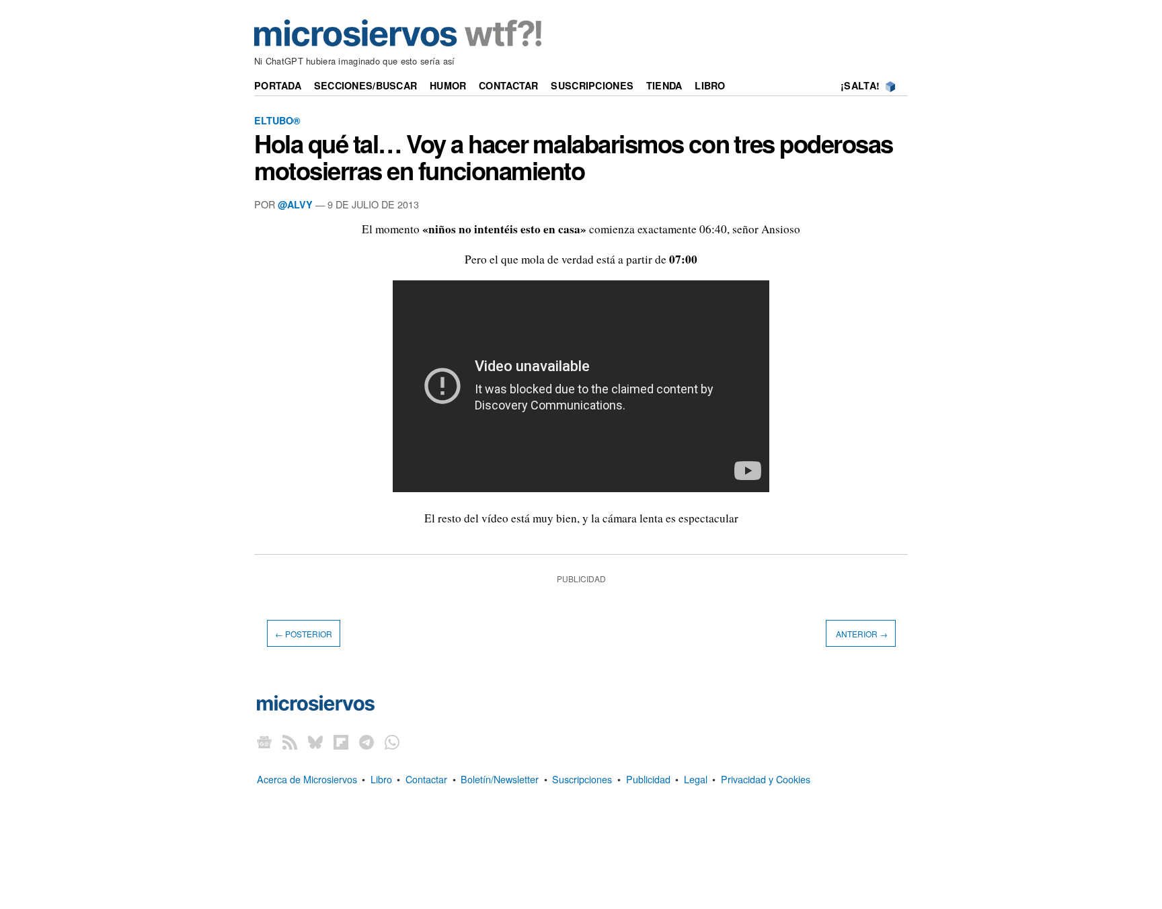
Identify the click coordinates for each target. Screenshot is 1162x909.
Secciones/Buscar (366, 85)
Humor (448, 85)
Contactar (509, 85)
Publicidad (648, 779)
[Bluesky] (315, 742)
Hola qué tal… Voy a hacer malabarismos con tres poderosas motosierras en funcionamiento (573, 157)
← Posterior (303, 633)
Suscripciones (592, 85)
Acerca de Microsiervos (307, 779)
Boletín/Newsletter (500, 779)
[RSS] (289, 742)
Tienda (664, 85)
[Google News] (264, 742)
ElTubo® (277, 120)
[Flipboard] (341, 742)
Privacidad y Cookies (765, 779)
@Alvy (295, 204)
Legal (695, 779)
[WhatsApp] (392, 742)
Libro (710, 85)
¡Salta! (860, 85)
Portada (277, 85)
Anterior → (861, 633)
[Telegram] (366, 742)
